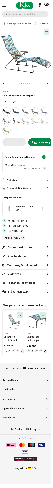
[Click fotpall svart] (32, 350)
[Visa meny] (4, 5)
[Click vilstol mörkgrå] (17, 350)
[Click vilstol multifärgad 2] (14, 321)
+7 (22, 351)
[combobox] (25, 14)
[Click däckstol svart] (6, 111)
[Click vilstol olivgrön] (13, 350)
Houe (5, 91)
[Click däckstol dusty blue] (25, 121)
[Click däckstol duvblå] (44, 111)
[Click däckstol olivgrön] (35, 111)
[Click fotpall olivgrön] (36, 350)
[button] (25, 166)
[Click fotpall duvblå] (40, 350)
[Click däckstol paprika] (16, 121)
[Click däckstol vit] (44, 121)
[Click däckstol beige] (35, 121)
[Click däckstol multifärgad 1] (6, 121)
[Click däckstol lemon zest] (6, 130)
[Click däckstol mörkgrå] (25, 111)
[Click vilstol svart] (9, 350)
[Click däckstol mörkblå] (16, 111)
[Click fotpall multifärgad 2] (37, 321)
